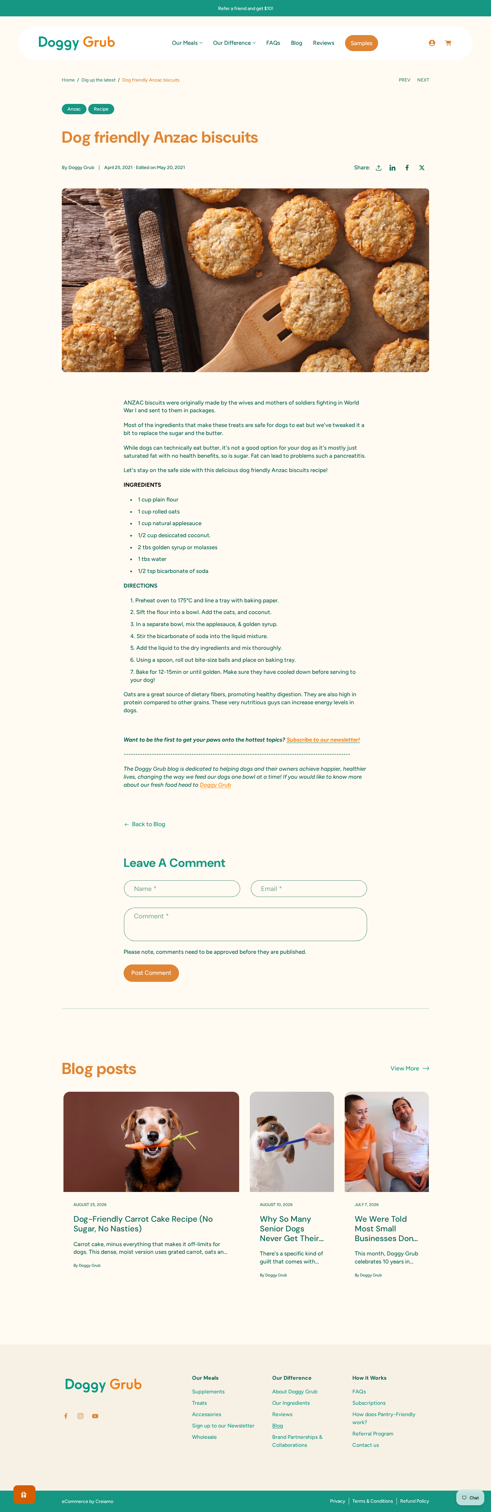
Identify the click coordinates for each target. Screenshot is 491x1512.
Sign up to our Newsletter (223, 1425)
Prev (405, 80)
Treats (199, 1403)
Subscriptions (368, 1403)
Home (68, 80)
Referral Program (372, 1433)
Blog (277, 1425)
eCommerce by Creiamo (87, 1501)
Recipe (101, 109)
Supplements (208, 1391)
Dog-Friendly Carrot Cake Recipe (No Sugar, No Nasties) (143, 1224)
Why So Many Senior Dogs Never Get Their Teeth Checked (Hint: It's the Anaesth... (289, 1228)
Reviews (282, 1414)
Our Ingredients (291, 1403)
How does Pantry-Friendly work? (384, 1418)
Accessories (206, 1414)
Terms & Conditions (372, 1501)
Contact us (365, 1445)
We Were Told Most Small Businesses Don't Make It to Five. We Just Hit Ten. (386, 1228)
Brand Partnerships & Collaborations (297, 1441)
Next (423, 80)
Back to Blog (148, 824)
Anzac (74, 109)
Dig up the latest (98, 80)
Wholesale (204, 1437)
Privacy (337, 1501)
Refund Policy (414, 1501)
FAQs (359, 1391)
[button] (187, 42)
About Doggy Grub (294, 1391)
